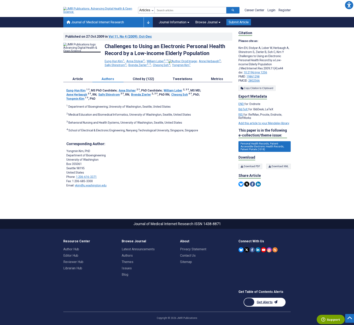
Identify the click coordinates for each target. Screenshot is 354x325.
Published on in (108, 36)
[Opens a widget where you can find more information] (331, 320)
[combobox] (190, 10)
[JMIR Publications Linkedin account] (258, 249)
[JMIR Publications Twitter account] (246, 249)
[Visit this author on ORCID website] (182, 61)
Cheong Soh (161, 65)
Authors (127, 255)
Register (284, 10)
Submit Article (239, 22)
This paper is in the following (262, 132)
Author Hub (71, 249)
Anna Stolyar (135, 61)
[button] (349, 5)
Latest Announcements (138, 249)
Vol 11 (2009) (130, 36)
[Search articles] (232, 10)
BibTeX (243, 109)
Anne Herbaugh (210, 61)
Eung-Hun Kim (114, 61)
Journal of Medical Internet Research (97, 22)
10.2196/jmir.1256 (255, 72)
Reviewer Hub (73, 262)
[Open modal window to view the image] (82, 52)
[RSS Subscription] (275, 249)
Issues (127, 268)
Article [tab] (78, 79)
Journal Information (172, 22)
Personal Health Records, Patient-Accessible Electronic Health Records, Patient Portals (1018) (262, 146)
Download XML (279, 166)
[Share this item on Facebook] (252, 184)
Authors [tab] (108, 79)
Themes (127, 262)
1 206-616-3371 (86, 176)
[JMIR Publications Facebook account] (252, 249)
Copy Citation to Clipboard (258, 88)
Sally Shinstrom (115, 65)
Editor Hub (70, 255)
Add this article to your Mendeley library (263, 123)
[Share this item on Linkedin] (258, 184)
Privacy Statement (193, 249)
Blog (125, 274)
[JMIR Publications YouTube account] (263, 249)
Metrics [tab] (217, 79)
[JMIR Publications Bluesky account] (241, 249)
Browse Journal (206, 22)
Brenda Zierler (139, 65)
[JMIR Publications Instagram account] (269, 249)
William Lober (157, 61)
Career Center (254, 10)
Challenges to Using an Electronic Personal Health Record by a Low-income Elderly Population (165, 49)
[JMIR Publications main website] (98, 10)
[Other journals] (148, 22)
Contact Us (188, 255)
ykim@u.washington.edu (91, 185)
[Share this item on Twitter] (246, 184)
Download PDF (251, 166)
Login (271, 10)
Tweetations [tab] (182, 79)
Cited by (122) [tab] (143, 79)
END (241, 104)
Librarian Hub (72, 268)
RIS (240, 114)
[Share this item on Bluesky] (241, 184)
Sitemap (186, 262)
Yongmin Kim (181, 65)
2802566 (254, 80)
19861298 (253, 76)
